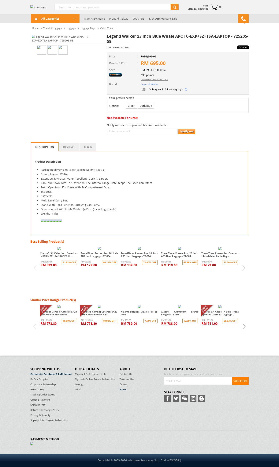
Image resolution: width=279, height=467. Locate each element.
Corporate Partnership (43, 384)
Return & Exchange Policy (44, 410)
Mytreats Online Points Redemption (95, 379)
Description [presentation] (44, 147)
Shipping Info (37, 405)
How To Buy (37, 389)
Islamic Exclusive (94, 18)
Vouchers (138, 18)
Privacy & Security (40, 415)
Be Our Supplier (39, 379)
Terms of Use (127, 379)
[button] (131, 106)
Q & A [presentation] (88, 147)
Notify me (186, 131)
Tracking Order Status (42, 394)
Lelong (79, 384)
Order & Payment (40, 399)
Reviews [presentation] (69, 147)
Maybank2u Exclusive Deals (90, 374)
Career (123, 384)
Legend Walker (150, 84)
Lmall (78, 389)
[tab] (45, 146)
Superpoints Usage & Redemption (49, 420)
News (123, 389)
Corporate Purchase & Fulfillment (51, 374)
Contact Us (126, 374)
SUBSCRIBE (240, 381)
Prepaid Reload (118, 18)
